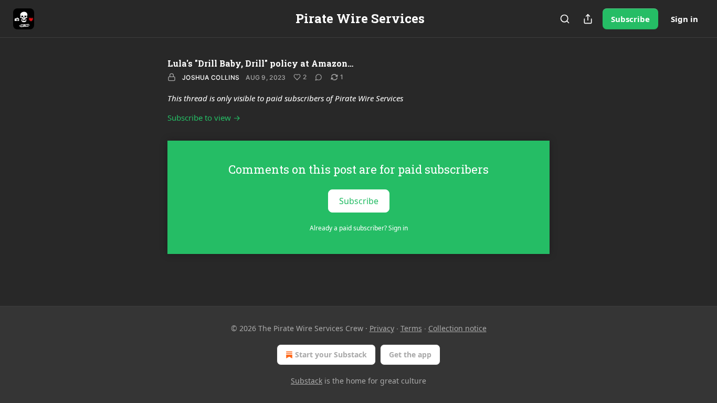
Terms (411, 328)
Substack (306, 381)
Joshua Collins (210, 77)
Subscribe (630, 19)
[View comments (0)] (318, 77)
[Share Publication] (587, 18)
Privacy (382, 328)
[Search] (564, 18)
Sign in (684, 19)
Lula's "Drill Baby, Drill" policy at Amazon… (260, 63)
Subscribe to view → (203, 117)
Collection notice (457, 328)
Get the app (410, 354)
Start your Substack (331, 354)
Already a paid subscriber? (359, 228)
